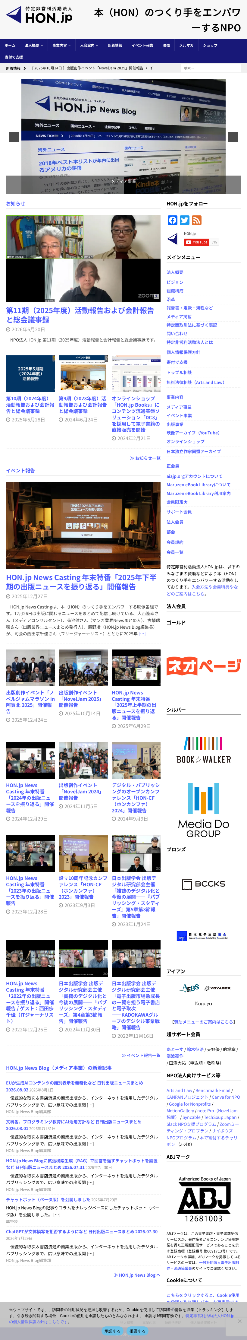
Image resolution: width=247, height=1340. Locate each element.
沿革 (171, 299)
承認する (112, 1331)
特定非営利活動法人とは (190, 342)
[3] (127, 189)
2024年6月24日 (81, 419)
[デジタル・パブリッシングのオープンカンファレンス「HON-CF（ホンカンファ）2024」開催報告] (136, 760)
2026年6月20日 (28, 329)
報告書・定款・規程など (190, 308)
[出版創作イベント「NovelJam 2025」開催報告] (83, 667)
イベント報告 (142, 45)
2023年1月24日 (134, 924)
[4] (133, 189)
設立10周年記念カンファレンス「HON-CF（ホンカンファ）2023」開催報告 (83, 887)
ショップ (210, 45)
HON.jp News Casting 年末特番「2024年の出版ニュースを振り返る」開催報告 (30, 797)
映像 (166, 45)
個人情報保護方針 (183, 352)
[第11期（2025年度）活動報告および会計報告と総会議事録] (83, 258)
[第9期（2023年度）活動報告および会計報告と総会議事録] (83, 373)
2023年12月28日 (30, 911)
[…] (142, 633)
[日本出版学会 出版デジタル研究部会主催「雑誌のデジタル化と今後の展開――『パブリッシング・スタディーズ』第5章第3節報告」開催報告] (136, 853)
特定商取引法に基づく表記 (192, 325)
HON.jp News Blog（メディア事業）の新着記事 (59, 1067)
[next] (233, 137)
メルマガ (186, 45)
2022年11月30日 (82, 1029)
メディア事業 (179, 407)
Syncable (192, 1117)
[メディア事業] (123, 136)
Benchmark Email (212, 1090)
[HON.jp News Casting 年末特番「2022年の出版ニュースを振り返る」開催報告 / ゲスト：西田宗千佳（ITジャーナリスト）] (30, 958)
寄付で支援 (14, 56)
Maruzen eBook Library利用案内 (199, 493)
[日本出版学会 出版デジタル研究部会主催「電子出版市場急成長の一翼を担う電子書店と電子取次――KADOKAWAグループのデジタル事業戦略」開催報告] (136, 958)
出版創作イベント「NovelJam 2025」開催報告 (81, 699)
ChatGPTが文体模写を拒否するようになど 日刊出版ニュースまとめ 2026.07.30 (82, 1231)
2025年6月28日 (28, 419)
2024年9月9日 (132, 818)
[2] (120, 189)
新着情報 (115, 45)
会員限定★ (177, 502)
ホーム (10, 45)
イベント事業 (179, 415)
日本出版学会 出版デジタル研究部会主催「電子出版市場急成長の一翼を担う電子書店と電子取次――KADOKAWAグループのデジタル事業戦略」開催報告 (136, 1005)
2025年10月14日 (82, 713)
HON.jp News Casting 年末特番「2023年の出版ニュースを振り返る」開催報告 (30, 890)
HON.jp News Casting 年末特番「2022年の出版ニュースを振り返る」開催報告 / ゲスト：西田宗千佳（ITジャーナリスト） (30, 1002)
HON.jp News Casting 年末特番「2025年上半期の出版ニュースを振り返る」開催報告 (134, 705)
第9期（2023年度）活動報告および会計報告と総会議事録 (83, 404)
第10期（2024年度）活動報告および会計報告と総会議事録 (30, 404)
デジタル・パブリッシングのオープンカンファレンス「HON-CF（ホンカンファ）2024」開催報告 (136, 797)
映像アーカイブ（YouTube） (194, 433)
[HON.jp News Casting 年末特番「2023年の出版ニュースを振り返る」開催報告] (30, 853)
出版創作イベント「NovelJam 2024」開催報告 (81, 791)
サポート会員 (179, 512)
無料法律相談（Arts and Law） (197, 382)
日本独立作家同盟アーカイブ (194, 451)
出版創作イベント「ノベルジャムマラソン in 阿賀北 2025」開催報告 (30, 702)
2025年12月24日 (30, 719)
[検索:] (211, 68)
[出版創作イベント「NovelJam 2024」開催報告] (83, 760)
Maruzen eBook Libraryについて (199, 484)
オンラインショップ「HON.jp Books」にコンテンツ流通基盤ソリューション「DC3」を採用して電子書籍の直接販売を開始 (136, 414)
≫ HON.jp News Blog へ (137, 1275)
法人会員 (175, 522)
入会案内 (87, 45)
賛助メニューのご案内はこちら (203, 1022)
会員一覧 (175, 552)
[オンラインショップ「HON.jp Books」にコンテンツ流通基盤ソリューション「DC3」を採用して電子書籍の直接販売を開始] (136, 373)
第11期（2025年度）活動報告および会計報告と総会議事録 (80, 315)
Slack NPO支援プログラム (191, 1124)
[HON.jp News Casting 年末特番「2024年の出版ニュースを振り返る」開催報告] (30, 760)
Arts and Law (179, 1090)
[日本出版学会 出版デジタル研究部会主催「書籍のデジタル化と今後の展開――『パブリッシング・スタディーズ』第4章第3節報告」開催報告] (83, 958)
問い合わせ (177, 333)
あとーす (175, 1049)
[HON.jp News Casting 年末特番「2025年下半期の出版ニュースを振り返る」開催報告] (83, 525)
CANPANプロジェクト (187, 1097)
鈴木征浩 (195, 1049)
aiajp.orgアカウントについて (195, 476)
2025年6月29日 (134, 725)
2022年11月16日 (135, 1035)
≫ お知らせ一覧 (145, 458)
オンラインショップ (186, 441)
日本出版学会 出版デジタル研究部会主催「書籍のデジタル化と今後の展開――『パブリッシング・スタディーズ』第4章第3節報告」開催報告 (83, 1002)
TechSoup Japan (220, 1117)
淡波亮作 (175, 1056)
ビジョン (175, 282)
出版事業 (175, 424)
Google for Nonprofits (190, 1104)
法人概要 (32, 45)
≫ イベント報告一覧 (141, 1055)
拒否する (137, 1331)
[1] (114, 189)
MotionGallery (180, 1110)
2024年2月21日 (134, 438)
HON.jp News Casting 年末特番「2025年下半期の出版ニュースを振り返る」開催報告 (81, 582)
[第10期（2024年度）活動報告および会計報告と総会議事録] (30, 373)
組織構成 (175, 290)
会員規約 (175, 542)
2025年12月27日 (30, 596)
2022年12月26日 (30, 1029)
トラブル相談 (179, 372)
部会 (171, 532)
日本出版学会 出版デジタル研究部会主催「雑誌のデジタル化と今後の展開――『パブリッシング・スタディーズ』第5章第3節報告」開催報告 (136, 896)
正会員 (173, 466)
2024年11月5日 (81, 806)
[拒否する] (239, 1321)
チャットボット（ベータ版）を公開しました (48, 1199)
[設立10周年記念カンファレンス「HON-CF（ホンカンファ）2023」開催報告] (83, 853)
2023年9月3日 (79, 905)
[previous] (14, 137)
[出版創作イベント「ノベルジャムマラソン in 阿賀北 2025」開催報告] (30, 667)
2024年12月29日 (30, 818)
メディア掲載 (179, 316)
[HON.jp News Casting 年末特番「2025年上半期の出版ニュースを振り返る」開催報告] (136, 667)
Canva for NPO (226, 1097)
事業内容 (59, 45)
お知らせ (15, 203)
